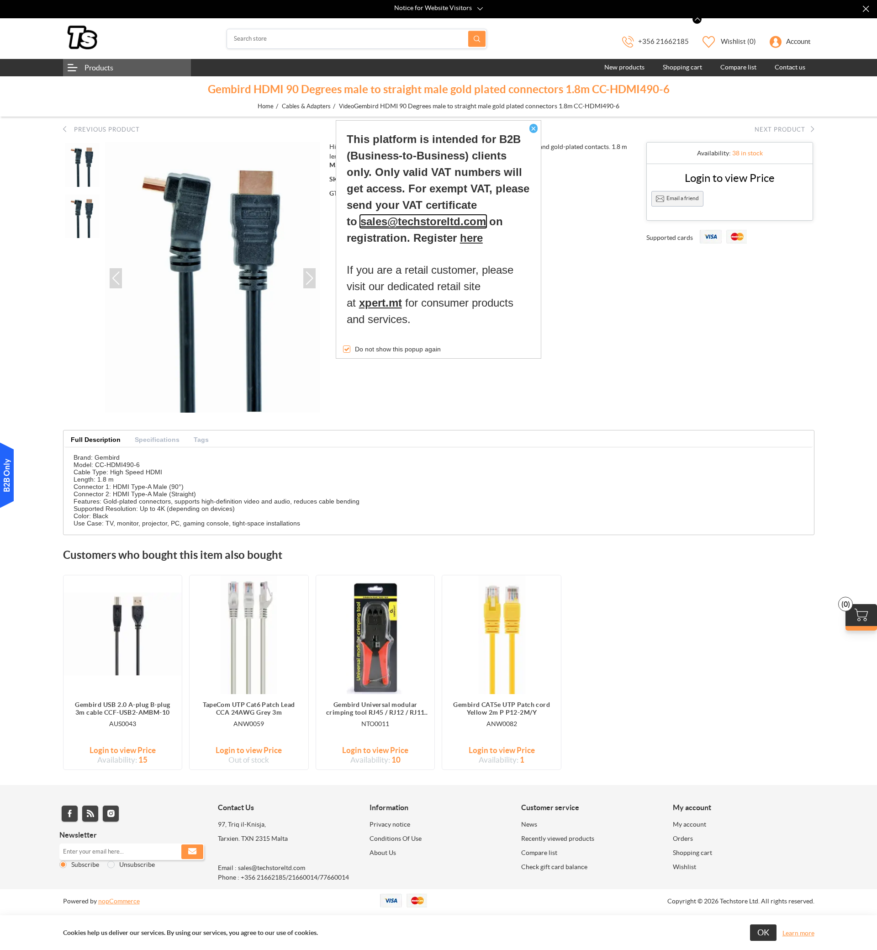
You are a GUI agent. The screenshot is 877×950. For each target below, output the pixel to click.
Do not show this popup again (398, 349)
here (471, 238)
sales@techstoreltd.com (423, 221)
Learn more (798, 933)
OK (763, 932)
